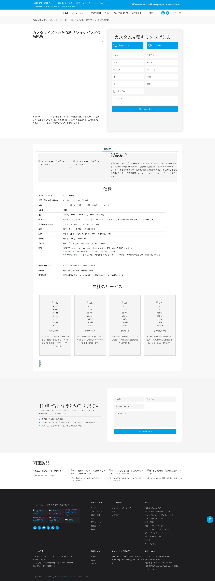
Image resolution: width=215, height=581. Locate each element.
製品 (45, 20)
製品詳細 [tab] (107, 148)
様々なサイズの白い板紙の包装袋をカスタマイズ (164, 478)
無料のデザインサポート (129, 45)
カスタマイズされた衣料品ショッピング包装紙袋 (89, 20)
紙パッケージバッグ (58, 20)
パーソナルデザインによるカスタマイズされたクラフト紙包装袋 (126, 479)
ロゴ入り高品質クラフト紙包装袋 (44, 475)
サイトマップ (63, 576)
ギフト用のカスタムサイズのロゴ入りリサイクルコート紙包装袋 (88, 479)
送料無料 (157, 45)
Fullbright (37, 20)
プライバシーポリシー (79, 576)
